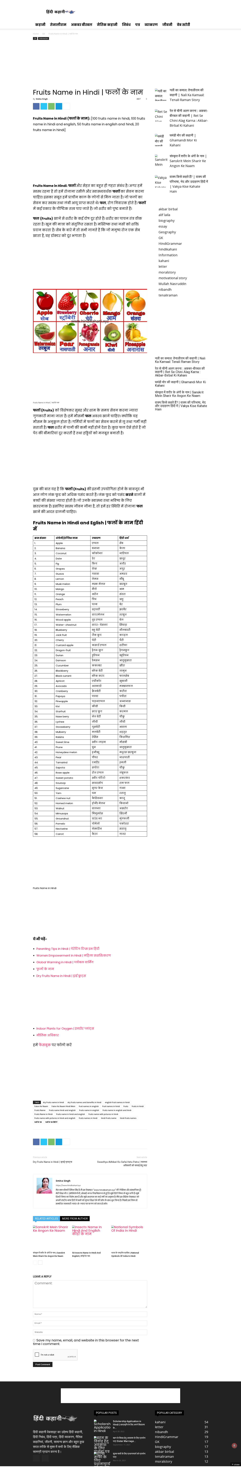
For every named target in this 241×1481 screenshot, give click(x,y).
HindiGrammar (170, 243)
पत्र (137, 24)
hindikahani (168, 249)
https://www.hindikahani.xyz (68, 1185)
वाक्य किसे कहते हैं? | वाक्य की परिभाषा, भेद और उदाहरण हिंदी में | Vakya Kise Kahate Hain (181, 406)
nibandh (165, 289)
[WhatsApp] (51, 106)
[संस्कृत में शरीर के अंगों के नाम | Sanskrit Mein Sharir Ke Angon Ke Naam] (51, 1237)
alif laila (164, 215)
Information (43, 38)
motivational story (173, 278)
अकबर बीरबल (81, 24)
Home (36, 33)
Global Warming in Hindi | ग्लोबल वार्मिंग (64, 962)
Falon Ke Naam (41, 1106)
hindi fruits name (108, 1118)
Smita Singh (42, 99)
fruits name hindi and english (62, 1110)
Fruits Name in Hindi (43, 1114)
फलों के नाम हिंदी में (51, 1122)
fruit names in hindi (111, 1106)
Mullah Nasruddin (172, 284)
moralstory (167, 272)
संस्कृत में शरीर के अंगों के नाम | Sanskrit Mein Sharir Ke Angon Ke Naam (179, 394)
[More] (66, 106)
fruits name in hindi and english (70, 1114)
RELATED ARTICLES (46, 1218)
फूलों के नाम (45, 969)
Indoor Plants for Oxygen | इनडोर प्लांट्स (65, 1028)
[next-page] (40, 1263)
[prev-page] (35, 1263)
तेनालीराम (58, 24)
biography (167, 220)
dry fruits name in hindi (53, 1102)
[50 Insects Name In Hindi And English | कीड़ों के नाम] (90, 1237)
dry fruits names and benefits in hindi (84, 1102)
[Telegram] (59, 106)
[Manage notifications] (234, 1445)
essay (163, 226)
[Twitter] (43, 106)
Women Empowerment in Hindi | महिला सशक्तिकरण (73, 955)
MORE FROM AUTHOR (75, 1218)
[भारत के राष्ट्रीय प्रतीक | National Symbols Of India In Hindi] (129, 1237)
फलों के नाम (38, 1122)
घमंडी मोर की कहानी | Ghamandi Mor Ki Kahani (180, 383)
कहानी (40, 24)
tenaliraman (168, 295)
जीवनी (167, 24)
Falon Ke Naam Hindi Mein (63, 1106)
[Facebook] (36, 106)
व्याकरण (151, 24)
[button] (204, 24)
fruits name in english (89, 1110)
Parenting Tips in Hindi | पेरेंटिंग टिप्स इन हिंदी (67, 949)
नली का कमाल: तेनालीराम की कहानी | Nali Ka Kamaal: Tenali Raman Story (180, 360)
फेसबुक (45, 1045)
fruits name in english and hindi (117, 1110)
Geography (167, 232)
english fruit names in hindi (117, 1102)
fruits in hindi (138, 1106)
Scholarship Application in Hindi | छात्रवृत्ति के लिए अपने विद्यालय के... (129, 1424)
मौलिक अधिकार (47, 1035)
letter (163, 266)
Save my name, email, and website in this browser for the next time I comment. (86, 1342)
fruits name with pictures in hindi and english (54, 1118)
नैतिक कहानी (107, 24)
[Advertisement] (90, 65)
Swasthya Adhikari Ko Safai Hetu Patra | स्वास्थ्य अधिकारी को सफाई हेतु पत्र (122, 1163)
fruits (125, 1106)
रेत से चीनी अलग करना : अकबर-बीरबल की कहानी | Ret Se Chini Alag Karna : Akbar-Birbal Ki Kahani (180, 372)
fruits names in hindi (88, 1118)
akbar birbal (168, 209)
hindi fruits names (128, 1118)
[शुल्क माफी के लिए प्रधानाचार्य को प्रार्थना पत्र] (102, 1462)
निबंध (126, 24)
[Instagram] (45, 1458)
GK (43, 33)
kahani (164, 261)
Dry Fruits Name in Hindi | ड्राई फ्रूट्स (61, 976)
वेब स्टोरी (183, 24)
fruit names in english (89, 1106)
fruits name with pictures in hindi (103, 1114)
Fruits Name (39, 1110)
